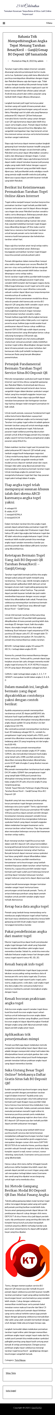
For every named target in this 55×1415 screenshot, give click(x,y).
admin (40, 61)
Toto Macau (20, 1360)
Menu (49, 22)
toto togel (11, 1390)
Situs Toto (11, 1373)
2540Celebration (27, 6)
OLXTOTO (37, 1407)
